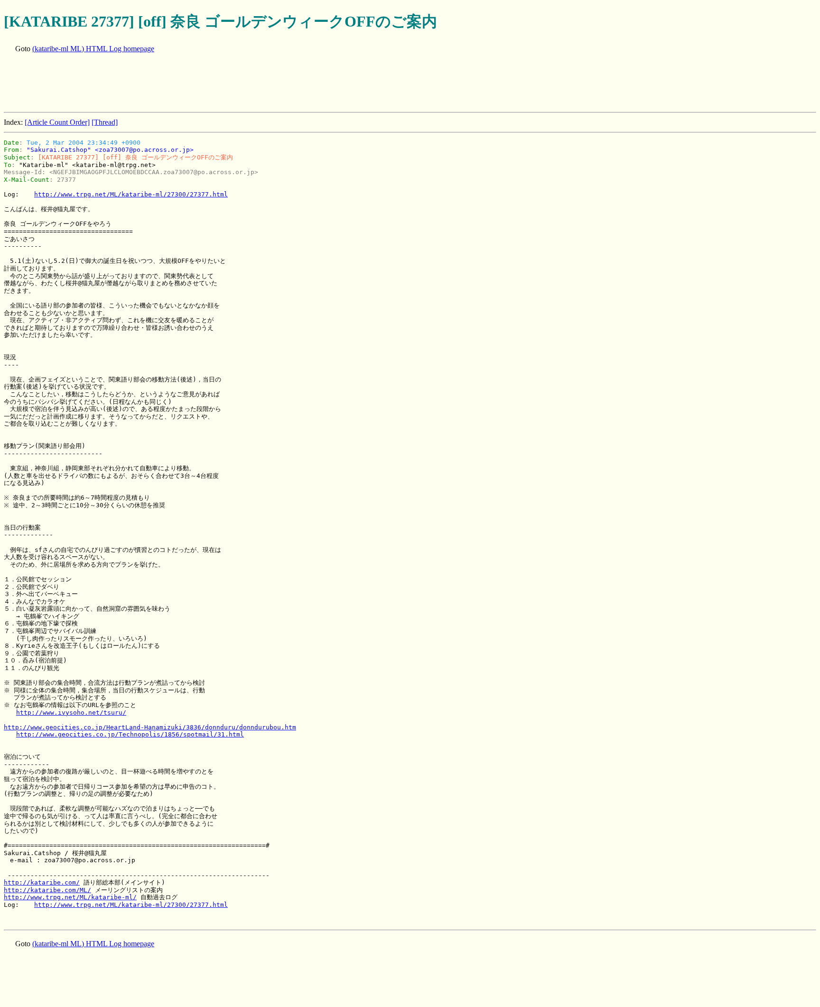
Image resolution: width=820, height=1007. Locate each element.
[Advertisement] (176, 83)
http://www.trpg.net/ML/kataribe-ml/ (70, 897)
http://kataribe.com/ (42, 882)
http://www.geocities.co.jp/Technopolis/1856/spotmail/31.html (130, 734)
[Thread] (105, 122)
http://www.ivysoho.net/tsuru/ (71, 712)
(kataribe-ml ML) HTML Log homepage (93, 49)
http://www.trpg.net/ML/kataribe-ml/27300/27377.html (131, 194)
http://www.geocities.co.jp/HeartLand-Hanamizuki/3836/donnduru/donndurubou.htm (150, 727)
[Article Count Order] (57, 122)
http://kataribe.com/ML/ (47, 890)
